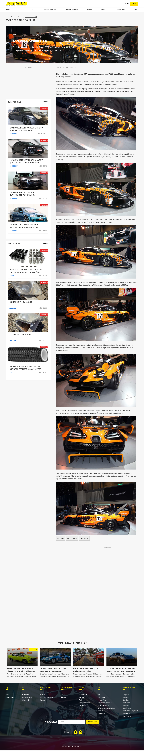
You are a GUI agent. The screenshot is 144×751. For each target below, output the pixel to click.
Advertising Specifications (106, 708)
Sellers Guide (26, 700)
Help (99, 688)
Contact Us (101, 713)
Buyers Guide (10, 697)
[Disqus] (96, 607)
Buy (21, 10)
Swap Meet (83, 695)
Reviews (64, 697)
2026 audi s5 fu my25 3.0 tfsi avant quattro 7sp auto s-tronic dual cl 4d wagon (26, 162)
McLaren (60, 538)
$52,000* (13, 134)
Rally (80, 700)
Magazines (126, 695)
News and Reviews (17, 17)
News (63, 695)
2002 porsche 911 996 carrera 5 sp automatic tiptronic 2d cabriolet (26, 130)
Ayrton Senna (72, 538)
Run (80, 708)
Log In (126, 4)
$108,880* (13, 166)
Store (136, 10)
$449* (12, 276)
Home (8, 10)
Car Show (82, 705)
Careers (100, 711)
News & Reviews (72, 10)
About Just (121, 10)
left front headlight (20, 334)
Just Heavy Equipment (130, 711)
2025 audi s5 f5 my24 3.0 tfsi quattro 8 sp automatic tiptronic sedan (22, 195)
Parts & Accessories (46, 697)
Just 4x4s (126, 705)
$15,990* (13, 230)
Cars (7, 695)
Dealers (42, 695)
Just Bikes (126, 703)
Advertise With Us (103, 705)
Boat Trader (127, 716)
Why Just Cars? (27, 697)
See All (45, 102)
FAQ (99, 695)
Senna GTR (84, 538)
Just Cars (126, 700)
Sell (33, 10)
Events (89, 10)
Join (134, 4)
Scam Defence (103, 697)
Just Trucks (127, 708)
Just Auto (126, 697)
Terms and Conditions (105, 703)
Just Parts (126, 713)
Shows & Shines (84, 703)
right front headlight (20, 302)
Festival (81, 697)
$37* (11, 372)
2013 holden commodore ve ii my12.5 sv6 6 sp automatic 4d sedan (23, 227)
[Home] (16, 3)
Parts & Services (50, 10)
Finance (104, 10)
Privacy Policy (102, 700)
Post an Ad (25, 695)
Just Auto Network (129, 688)
